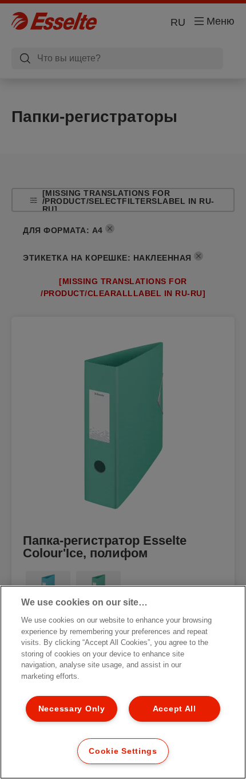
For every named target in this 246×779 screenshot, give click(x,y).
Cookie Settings (123, 751)
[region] (123, 682)
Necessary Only (71, 708)
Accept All (174, 708)
